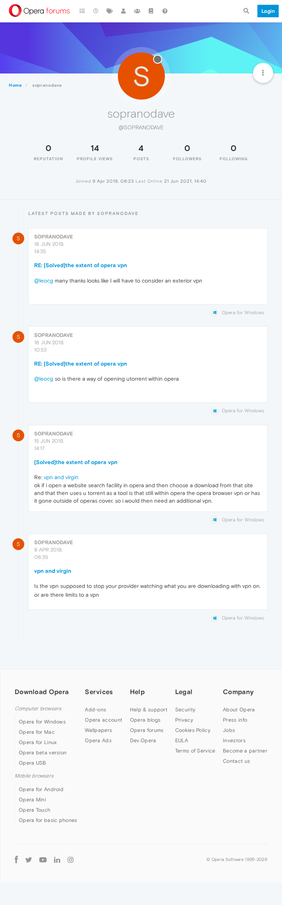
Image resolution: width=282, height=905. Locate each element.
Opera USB (32, 763)
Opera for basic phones (48, 820)
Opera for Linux (38, 742)
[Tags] (110, 11)
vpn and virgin (61, 477)
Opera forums (147, 730)
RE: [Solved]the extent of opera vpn (80, 265)
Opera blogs (145, 720)
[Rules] (151, 11)
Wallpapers (98, 730)
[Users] (124, 11)
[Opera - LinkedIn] (57, 859)
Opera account (103, 720)
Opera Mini (32, 799)
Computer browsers (38, 708)
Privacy (184, 720)
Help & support (148, 709)
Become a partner (245, 751)
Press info (235, 720)
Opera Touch (34, 810)
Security (185, 709)
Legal (184, 692)
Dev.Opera (143, 740)
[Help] (165, 11)
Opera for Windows (42, 722)
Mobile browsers (34, 776)
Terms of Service (195, 751)
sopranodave (53, 237)
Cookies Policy (192, 730)
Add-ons (95, 709)
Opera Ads (98, 740)
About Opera (239, 709)
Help (137, 692)
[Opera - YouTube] (43, 859)
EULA (181, 740)
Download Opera (42, 692)
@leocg (43, 280)
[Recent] (96, 11)
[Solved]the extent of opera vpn (76, 462)
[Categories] (82, 11)
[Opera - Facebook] (16, 859)
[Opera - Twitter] (29, 859)
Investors (234, 740)
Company (238, 692)
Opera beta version (42, 752)
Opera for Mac (37, 732)
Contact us (236, 761)
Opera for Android (41, 789)
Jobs (229, 730)
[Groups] (137, 11)
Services (99, 692)
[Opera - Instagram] (70, 859)
